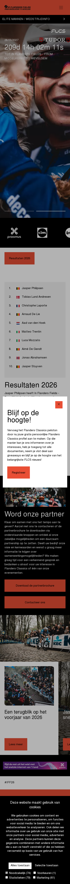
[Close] (59, 404)
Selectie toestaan (46, 865)
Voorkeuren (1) (46, 873)
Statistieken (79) (19, 878)
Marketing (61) (45, 878)
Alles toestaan (20, 865)
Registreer (18, 472)
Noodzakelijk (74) (19, 873)
